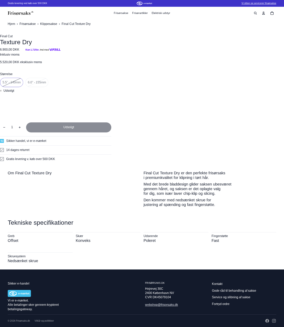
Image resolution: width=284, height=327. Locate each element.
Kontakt (217, 283)
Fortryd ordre (221, 304)
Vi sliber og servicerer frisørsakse (258, 3)
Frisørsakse (28, 23)
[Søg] (255, 13)
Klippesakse (49, 23)
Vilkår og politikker (44, 320)
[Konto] (263, 13)
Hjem (11, 23)
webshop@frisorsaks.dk (161, 304)
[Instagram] (274, 321)
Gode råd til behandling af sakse (234, 290)
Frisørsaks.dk (23, 320)
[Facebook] (267, 321)
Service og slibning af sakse (231, 297)
